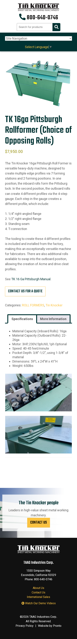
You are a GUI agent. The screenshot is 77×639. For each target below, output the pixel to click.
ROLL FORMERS (33, 305)
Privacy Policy (24, 625)
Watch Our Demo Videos (40, 603)
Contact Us (38, 522)
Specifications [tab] (22, 319)
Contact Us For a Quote (25, 291)
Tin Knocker (53, 305)
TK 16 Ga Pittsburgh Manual (30, 279)
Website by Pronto (49, 625)
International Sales (38, 597)
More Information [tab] (53, 319)
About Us (38, 588)
